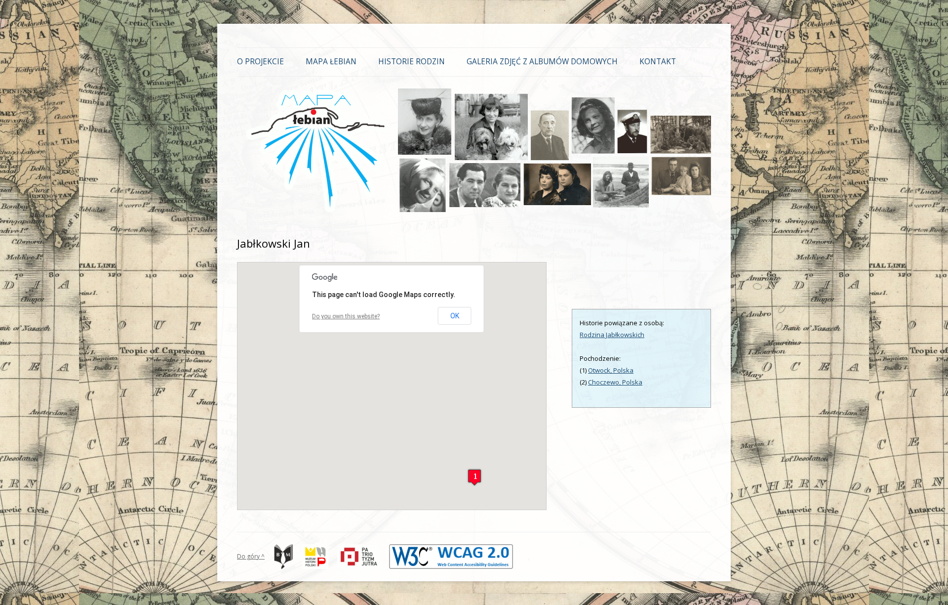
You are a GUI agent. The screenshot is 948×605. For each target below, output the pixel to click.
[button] (474, 477)
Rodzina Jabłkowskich (612, 334)
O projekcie (260, 61)
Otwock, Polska (610, 370)
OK (454, 316)
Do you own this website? (346, 316)
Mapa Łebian (331, 61)
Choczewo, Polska (615, 382)
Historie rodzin (411, 61)
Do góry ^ (251, 556)
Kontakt (657, 61)
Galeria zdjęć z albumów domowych (542, 61)
